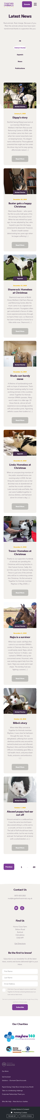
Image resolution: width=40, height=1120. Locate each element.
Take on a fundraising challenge (12, 1090)
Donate (27, 4)
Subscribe (20, 1007)
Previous (8, 867)
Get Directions (20, 943)
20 (34, 867)
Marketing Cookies (20, 1112)
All (20, 41)
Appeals (20, 54)
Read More (20, 159)
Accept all (12, 1116)
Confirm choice (26, 1116)
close (37, 2)
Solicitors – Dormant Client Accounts (14, 1080)
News (20, 61)
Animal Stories (20, 48)
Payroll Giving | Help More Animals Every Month (17, 1087)
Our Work (5, 1071)
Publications (20, 68)
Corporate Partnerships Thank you (13, 1094)
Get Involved (6, 1077)
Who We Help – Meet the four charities (15, 1101)
